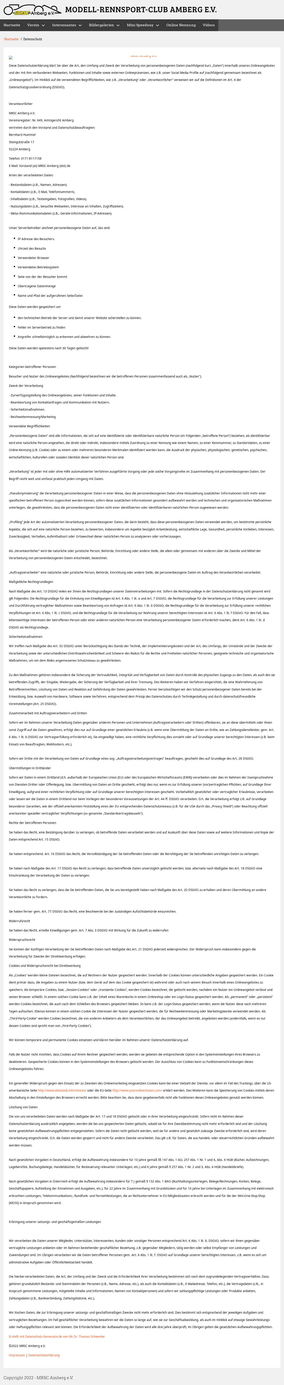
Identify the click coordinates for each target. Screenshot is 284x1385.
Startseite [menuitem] (12, 25)
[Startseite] (33, 10)
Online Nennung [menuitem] (181, 25)
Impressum (17, 1355)
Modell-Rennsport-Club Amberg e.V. (141, 9)
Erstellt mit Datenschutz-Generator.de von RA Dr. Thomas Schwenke (57, 1337)
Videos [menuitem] (209, 25)
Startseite (11, 39)
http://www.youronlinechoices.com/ (137, 1090)
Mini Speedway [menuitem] (140, 25)
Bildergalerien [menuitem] (101, 25)
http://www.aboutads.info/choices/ (62, 1090)
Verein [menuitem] (33, 25)
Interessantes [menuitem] (64, 25)
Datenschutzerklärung (43, 1355)
